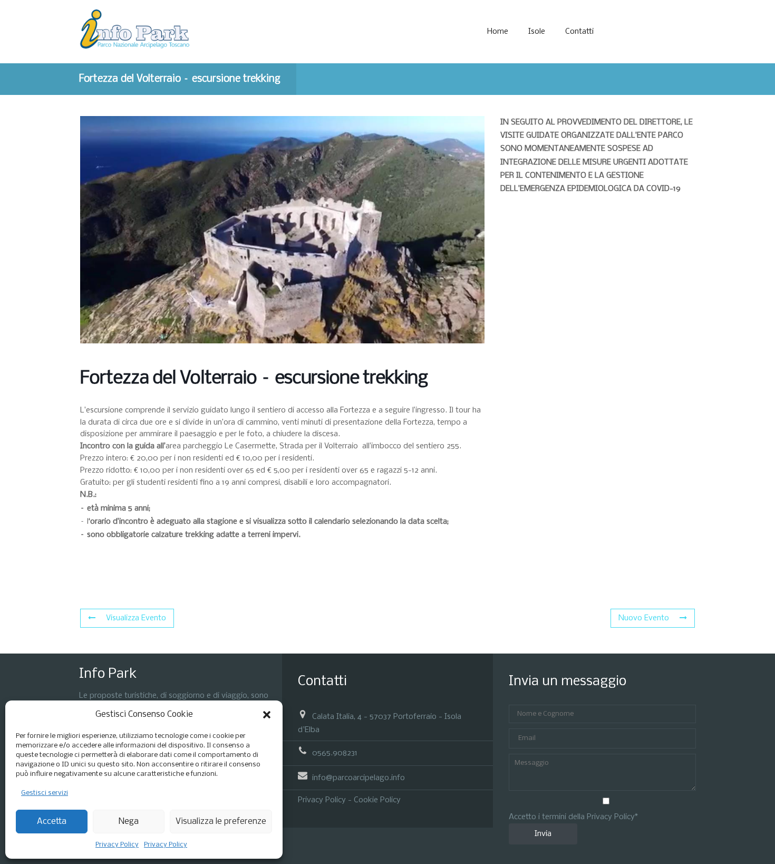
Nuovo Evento (643, 618)
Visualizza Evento (136, 618)
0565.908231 (334, 753)
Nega (129, 821)
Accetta (51, 821)
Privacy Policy (117, 844)
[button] (266, 714)
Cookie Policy (377, 800)
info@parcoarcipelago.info (358, 777)
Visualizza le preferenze (221, 821)
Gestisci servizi (44, 793)
